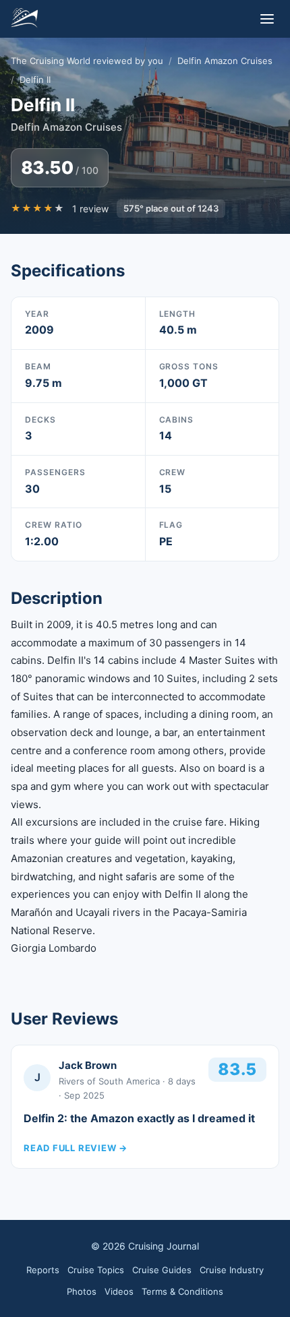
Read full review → (75, 1147)
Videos (119, 1291)
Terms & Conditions (182, 1291)
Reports (42, 1269)
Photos (81, 1291)
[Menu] (267, 19)
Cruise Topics (95, 1269)
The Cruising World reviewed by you (87, 60)
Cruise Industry (232, 1269)
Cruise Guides (162, 1269)
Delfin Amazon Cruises (224, 60)
